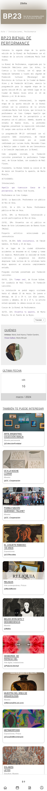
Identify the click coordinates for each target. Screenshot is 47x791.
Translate (39, 320)
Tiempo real (20, 280)
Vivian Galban (9, 338)
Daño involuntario (25, 241)
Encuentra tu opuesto (25, 312)
